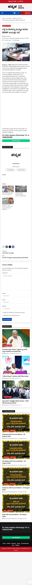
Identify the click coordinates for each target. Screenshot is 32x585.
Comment (5, 273)
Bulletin (17, 545)
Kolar (5, 510)
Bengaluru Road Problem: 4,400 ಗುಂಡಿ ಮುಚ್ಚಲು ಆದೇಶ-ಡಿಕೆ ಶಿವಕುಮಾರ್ (7, 207)
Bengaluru (5, 64)
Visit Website (10, 170)
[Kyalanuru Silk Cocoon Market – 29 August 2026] (16, 476)
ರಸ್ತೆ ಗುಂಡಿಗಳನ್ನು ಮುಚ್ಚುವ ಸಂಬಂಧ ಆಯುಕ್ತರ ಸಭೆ (7, 193)
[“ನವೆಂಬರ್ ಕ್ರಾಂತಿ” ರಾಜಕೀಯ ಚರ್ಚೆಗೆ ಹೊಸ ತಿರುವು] (16, 365)
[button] (2, 13)
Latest (4, 543)
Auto (13, 545)
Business (13, 543)
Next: (15, 256)
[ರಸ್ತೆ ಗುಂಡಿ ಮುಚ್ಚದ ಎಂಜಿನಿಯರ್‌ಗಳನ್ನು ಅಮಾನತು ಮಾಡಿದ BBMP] (21, 189)
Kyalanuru (6, 483)
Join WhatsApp (16, 140)
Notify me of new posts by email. (11, 315)
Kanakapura (6, 457)
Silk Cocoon (6, 430)
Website (4, 306)
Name (4, 293)
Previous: (8, 252)
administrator (7, 36)
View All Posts (21, 170)
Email (4, 299)
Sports (18, 543)
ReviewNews (24, 548)
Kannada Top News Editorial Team (10, 438)
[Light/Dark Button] (14, 13)
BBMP (9, 64)
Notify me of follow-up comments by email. (14, 312)
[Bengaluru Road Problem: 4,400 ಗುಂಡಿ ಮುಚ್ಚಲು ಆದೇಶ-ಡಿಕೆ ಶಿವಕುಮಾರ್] (8, 201)
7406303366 (7, 137)
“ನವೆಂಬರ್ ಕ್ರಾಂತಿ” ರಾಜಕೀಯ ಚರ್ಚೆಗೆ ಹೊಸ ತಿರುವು (15, 376)
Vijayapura (12, 430)
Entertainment (25, 543)
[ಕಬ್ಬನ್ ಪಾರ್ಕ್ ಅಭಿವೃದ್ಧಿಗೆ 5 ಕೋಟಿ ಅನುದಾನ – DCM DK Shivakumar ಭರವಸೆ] (16, 389)
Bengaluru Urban (6, 25)
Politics (8, 543)
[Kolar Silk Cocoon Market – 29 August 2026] (16, 503)
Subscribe (27, 13)
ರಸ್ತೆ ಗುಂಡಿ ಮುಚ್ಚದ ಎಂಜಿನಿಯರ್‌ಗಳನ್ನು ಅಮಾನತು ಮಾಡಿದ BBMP (20, 194)
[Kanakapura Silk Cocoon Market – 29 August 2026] (16, 450)
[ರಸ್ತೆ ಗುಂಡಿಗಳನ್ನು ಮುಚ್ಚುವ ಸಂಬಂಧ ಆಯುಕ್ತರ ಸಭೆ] (8, 189)
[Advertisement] (16, 110)
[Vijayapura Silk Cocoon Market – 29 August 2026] (16, 423)
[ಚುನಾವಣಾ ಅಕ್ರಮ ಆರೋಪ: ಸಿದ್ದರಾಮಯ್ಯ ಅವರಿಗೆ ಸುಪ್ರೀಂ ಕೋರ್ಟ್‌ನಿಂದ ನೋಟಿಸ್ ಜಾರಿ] (16, 338)
